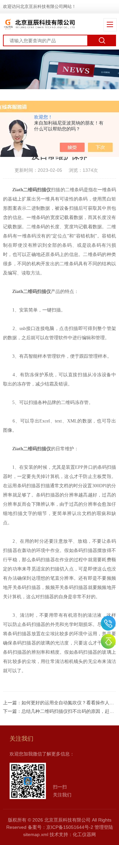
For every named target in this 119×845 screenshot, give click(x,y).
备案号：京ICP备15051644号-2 (60, 827)
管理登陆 (104, 827)
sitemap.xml (35, 834)
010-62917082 (108, 623)
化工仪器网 (84, 834)
